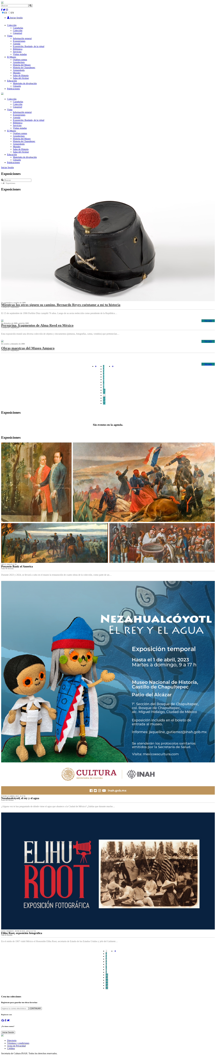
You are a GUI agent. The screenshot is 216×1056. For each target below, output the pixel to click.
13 (104, 398)
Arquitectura (19, 62)
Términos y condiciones (18, 1043)
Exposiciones (19, 41)
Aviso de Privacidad (16, 1046)
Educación (12, 81)
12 (104, 395)
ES (5, 12)
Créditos (11, 1048)
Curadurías (18, 28)
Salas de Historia (21, 75)
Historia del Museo (22, 65)
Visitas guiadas (20, 54)
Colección (11, 25)
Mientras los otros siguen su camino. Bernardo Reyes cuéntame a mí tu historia (60, 305)
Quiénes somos (20, 59)
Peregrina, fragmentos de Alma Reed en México (37, 325)
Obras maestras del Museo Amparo (28, 348)
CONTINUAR (35, 1008)
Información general (22, 38)
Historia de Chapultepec (24, 67)
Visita (9, 36)
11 (104, 392)
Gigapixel (17, 33)
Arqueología (19, 70)
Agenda (16, 43)
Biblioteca (17, 49)
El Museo (11, 57)
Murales (16, 73)
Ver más (208, 320)
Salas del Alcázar (21, 78)
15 (104, 403)
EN (12, 12)
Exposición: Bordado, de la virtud (28, 46)
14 (104, 400)
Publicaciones (13, 88)
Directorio (11, 1040)
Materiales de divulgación (25, 83)
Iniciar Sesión (16, 17)
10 (104, 390)
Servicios (17, 51)
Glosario (17, 86)
